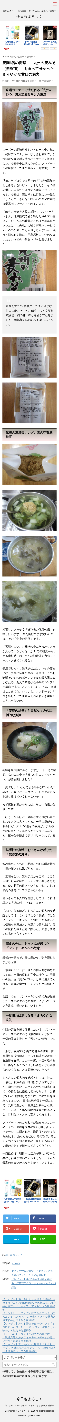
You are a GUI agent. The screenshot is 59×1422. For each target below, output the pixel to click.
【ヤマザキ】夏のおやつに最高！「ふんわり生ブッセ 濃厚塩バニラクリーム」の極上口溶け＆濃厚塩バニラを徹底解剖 (29, 1348)
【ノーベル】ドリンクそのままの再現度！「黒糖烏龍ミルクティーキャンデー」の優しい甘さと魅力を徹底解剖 (28, 1337)
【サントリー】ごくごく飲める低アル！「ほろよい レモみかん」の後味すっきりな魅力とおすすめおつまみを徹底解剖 (29, 1317)
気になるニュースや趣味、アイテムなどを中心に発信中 (29, 1405)
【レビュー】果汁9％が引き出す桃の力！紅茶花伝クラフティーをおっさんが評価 (33, 1283)
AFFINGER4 (34, 1415)
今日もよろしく (30, 16)
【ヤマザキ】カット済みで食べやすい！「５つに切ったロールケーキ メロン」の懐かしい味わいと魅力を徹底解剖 (29, 1327)
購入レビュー (19, 1255)
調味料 (8, 1255)
